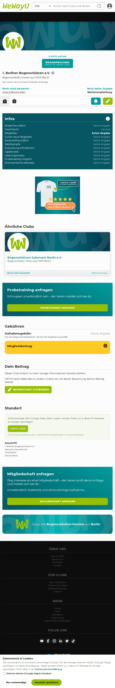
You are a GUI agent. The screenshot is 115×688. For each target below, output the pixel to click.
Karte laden (18, 429)
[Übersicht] (5, 101)
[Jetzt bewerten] (108, 101)
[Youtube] (41, 640)
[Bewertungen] (14, 101)
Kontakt (57, 565)
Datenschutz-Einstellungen (57, 621)
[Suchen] (99, 6)
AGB (57, 611)
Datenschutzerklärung (48, 669)
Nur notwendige (16, 682)
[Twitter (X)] (66, 640)
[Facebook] (48, 640)
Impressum (57, 614)
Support (57, 591)
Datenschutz (57, 618)
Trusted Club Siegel (57, 585)
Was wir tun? (57, 559)
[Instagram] (54, 640)
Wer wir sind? (57, 556)
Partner (57, 608)
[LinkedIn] (60, 640)
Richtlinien (58, 562)
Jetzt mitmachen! (57, 582)
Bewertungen (100, 273)
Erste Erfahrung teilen (13, 92)
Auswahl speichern (46, 682)
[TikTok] (73, 640)
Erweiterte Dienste (57, 588)
